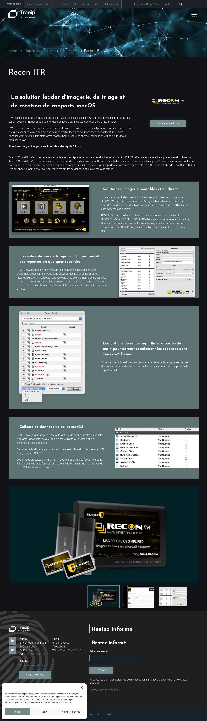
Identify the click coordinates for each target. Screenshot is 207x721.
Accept (17, 711)
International (111, 4)
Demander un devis (168, 123)
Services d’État (68, 4)
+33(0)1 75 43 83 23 (69, 650)
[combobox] (193, 4)
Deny (44, 711)
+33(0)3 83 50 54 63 (36, 654)
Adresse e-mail (100, 651)
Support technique (110, 690)
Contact (168, 4)
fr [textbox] (192, 4)
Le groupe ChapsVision (147, 4)
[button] (81, 687)
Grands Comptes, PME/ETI (40, 4)
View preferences (70, 711)
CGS (109, 714)
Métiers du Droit (90, 4)
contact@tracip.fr (38, 665)
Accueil (14, 51)
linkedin (12, 641)
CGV (100, 714)
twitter (12, 650)
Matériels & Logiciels (40, 51)
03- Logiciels (69, 51)
